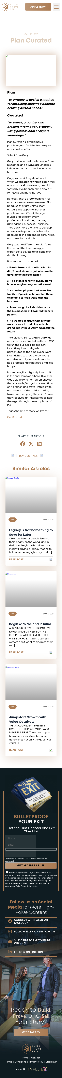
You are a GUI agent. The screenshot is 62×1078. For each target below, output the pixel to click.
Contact (35, 1057)
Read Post (16, 559)
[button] (56, 7)
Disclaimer (51, 1061)
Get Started (14, 417)
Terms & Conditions (15, 1061)
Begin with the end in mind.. (31, 624)
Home (25, 1057)
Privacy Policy (36, 1061)
